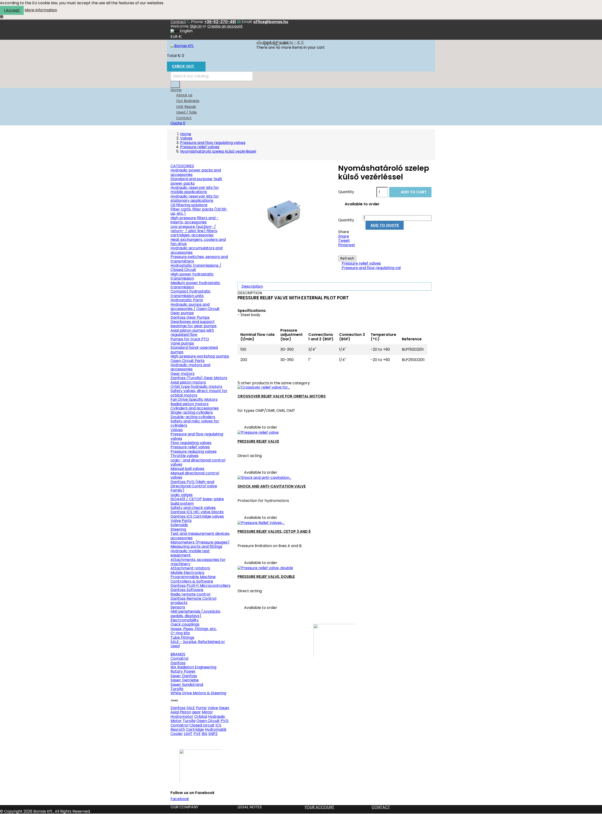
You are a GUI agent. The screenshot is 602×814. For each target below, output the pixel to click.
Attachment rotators (190, 568)
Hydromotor (181, 716)
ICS (218, 725)
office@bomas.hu (270, 21)
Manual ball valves (187, 468)
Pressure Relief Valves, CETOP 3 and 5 (274, 531)
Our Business (187, 100)
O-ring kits (180, 633)
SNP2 (213, 733)
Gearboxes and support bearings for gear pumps (193, 324)
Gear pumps (182, 313)
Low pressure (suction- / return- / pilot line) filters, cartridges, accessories (194, 231)
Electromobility (184, 620)
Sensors (177, 607)
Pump (201, 708)
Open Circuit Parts (187, 360)
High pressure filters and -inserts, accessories (194, 220)
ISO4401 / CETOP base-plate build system (197, 501)
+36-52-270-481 (220, 21)
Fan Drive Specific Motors (194, 399)
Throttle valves (184, 455)
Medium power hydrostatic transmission (195, 285)
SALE (190, 708)
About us (184, 95)
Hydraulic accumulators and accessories (196, 250)
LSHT (188, 733)
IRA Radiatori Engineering (193, 667)
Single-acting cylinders (191, 412)
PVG (225, 720)
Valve (213, 708)
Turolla (176, 688)
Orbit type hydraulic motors (196, 386)
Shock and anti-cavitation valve (272, 486)
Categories (182, 166)
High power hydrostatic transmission (192, 276)
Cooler (176, 733)
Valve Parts (181, 520)
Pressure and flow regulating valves (196, 436)
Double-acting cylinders (192, 417)
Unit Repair (186, 106)
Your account (319, 807)
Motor (207, 712)
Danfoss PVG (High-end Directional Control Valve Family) (193, 486)
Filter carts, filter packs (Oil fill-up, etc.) (199, 211)
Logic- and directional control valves (197, 462)
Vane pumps (182, 343)
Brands (177, 654)
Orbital (200, 716)
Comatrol (179, 658)
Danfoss (178, 663)
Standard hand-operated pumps (194, 349)
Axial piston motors (188, 382)
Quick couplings (184, 624)
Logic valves (181, 494)
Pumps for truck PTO (189, 339)
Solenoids (179, 525)
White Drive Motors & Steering (198, 693)
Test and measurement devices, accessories (200, 535)
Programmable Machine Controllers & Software (193, 579)
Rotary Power (183, 671)
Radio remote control (190, 594)
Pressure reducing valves (193, 451)
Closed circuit (201, 725)
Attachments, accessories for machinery (198, 562)
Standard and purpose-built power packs (196, 181)
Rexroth (177, 729)
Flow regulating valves (190, 442)
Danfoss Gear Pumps (190, 317)
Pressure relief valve (258, 441)
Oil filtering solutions (188, 205)
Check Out (186, 67)
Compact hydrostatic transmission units (190, 293)
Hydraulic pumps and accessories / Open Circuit (195, 306)
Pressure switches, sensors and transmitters (199, 259)
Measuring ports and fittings (196, 546)
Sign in (196, 26)
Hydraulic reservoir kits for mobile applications (194, 190)
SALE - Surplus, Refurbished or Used (197, 644)
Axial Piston (180, 712)
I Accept (12, 10)
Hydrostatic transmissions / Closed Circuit (195, 267)
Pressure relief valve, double (266, 576)
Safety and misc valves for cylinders (194, 423)
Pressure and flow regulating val (371, 267)
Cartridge (195, 729)
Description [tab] (252, 286)
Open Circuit (208, 720)
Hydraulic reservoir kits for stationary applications (194, 198)
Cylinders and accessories (194, 408)
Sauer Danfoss (183, 676)
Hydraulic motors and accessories (190, 367)
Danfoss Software (186, 589)
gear (196, 712)
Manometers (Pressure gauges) (200, 542)
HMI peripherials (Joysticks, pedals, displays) (195, 613)
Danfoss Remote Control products (193, 600)
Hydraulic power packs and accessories (195, 172)
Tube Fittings (182, 637)
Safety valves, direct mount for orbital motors (198, 393)
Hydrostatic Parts (186, 300)
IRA (204, 733)
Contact (178, 21)
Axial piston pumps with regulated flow (192, 332)
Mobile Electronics (187, 572)
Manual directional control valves (194, 475)
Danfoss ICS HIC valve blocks (197, 512)
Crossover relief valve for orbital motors (282, 396)
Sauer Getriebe (184, 680)
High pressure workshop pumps (199, 356)
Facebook (179, 799)
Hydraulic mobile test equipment (190, 553)
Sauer (224, 708)
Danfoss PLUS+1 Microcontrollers (200, 585)
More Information (41, 10)
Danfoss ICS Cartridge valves (197, 516)
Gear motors (182, 373)
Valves (176, 430)
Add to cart (411, 192)
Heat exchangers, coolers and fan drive (198, 241)
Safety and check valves (193, 507)
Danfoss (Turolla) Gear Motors (198, 378)
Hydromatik (215, 729)
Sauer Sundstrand (186, 684)
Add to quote (384, 225)
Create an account (225, 26)
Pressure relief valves (190, 447)
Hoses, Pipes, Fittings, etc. (193, 628)
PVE (197, 733)
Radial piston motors (189, 404)
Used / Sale (186, 112)
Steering (178, 529)
